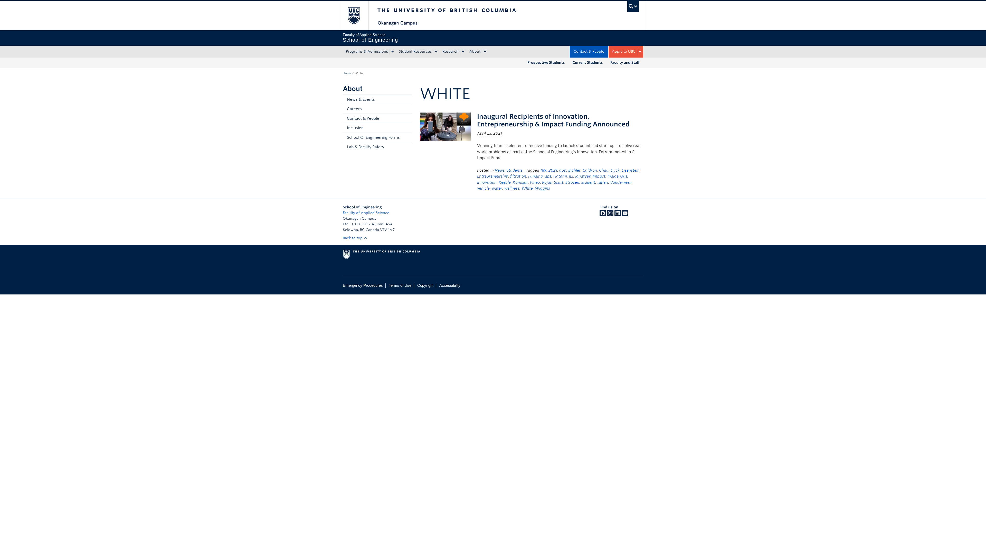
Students (515, 170)
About (474, 51)
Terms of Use (400, 285)
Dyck (615, 170)
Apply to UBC (624, 51)
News (500, 170)
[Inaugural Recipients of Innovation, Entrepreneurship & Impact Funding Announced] (445, 126)
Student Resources (415, 51)
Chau (604, 170)
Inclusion (355, 128)
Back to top (353, 238)
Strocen (572, 182)
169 (543, 170)
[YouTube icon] (625, 215)
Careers (354, 109)
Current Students (588, 62)
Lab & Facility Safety (365, 147)
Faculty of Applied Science (366, 213)
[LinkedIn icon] (617, 215)
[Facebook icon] (603, 215)
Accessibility (449, 285)
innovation (487, 182)
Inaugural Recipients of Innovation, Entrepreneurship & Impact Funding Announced (553, 120)
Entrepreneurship (492, 176)
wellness (511, 188)
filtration (518, 176)
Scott (558, 182)
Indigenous (617, 176)
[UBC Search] (633, 6)
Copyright (425, 285)
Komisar (520, 182)
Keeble (505, 182)
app (562, 170)
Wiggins (542, 188)
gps (548, 176)
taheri (602, 182)
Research (450, 51)
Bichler (574, 170)
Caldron (590, 170)
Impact (599, 176)
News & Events (361, 99)
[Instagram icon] (610, 215)
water (497, 188)
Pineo (535, 182)
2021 (552, 170)
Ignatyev (583, 176)
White (527, 188)
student (588, 182)
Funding (535, 176)
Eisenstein (631, 170)
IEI (571, 176)
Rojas (547, 182)
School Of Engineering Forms (373, 137)
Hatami (560, 176)
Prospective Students (546, 62)
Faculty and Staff (624, 62)
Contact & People (589, 51)
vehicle (483, 188)
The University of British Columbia (353, 15)
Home (347, 73)
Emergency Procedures (363, 285)
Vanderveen (621, 182)
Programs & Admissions (367, 51)
